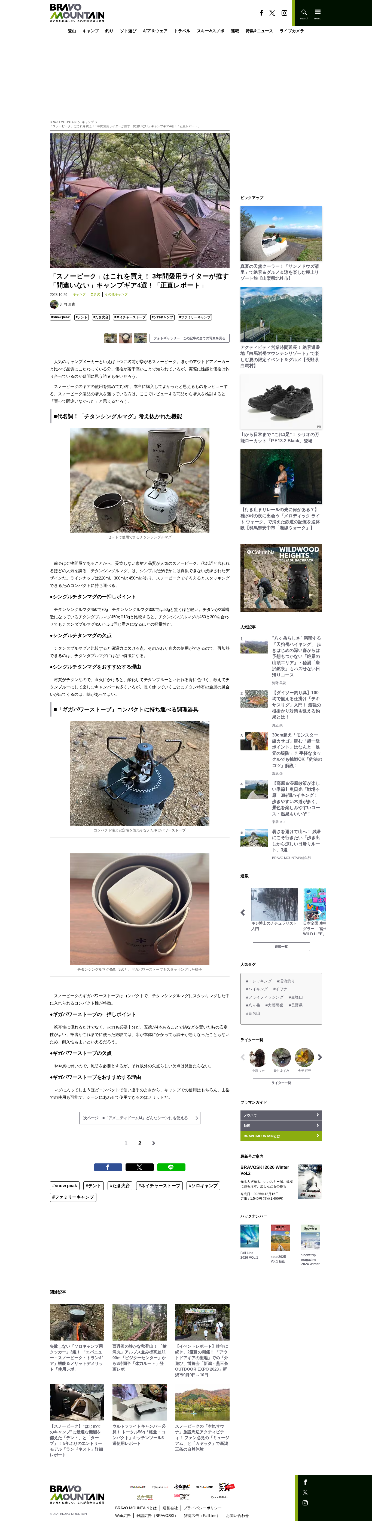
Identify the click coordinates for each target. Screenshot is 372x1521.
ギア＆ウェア (155, 30)
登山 (72, 30)
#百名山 (253, 1013)
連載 (235, 30)
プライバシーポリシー (203, 1508)
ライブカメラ (292, 30)
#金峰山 (296, 997)
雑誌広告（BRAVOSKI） (157, 1515)
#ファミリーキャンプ (195, 317)
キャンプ (91, 30)
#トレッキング (259, 981)
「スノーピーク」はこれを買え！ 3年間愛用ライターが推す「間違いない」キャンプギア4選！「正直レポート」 (125, 126)
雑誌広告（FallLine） (202, 1515)
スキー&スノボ (210, 30)
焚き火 (95, 294)
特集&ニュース (259, 30)
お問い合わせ (237, 1515)
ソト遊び (128, 30)
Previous (242, 912)
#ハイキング (257, 989)
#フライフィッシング (264, 997)
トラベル (182, 30)
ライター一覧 (281, 1083)
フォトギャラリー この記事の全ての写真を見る (189, 338)
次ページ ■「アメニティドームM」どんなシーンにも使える (135, 1118)
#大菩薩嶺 (274, 1005)
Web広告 (123, 1515)
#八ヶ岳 (253, 1005)
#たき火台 (100, 317)
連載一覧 (281, 947)
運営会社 (170, 1508)
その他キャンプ (116, 294)
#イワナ (280, 989)
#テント (81, 317)
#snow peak (60, 317)
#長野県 (296, 1005)
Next (320, 912)
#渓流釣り (286, 981)
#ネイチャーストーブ (130, 317)
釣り (109, 30)
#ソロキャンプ (162, 317)
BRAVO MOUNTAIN (63, 122)
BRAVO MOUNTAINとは (136, 1508)
